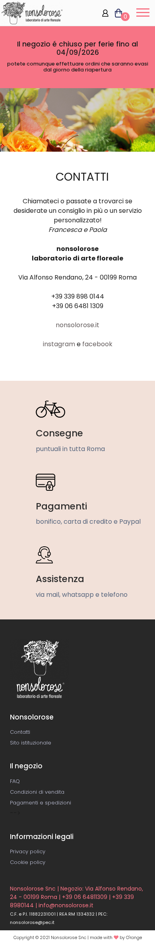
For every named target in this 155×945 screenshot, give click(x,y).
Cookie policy (27, 862)
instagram (60, 344)
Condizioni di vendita (37, 792)
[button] (142, 14)
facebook (97, 344)
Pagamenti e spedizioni (40, 802)
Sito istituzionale (30, 742)
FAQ (15, 781)
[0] (115, 12)
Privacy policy (27, 851)
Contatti (20, 732)
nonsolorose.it (77, 325)
